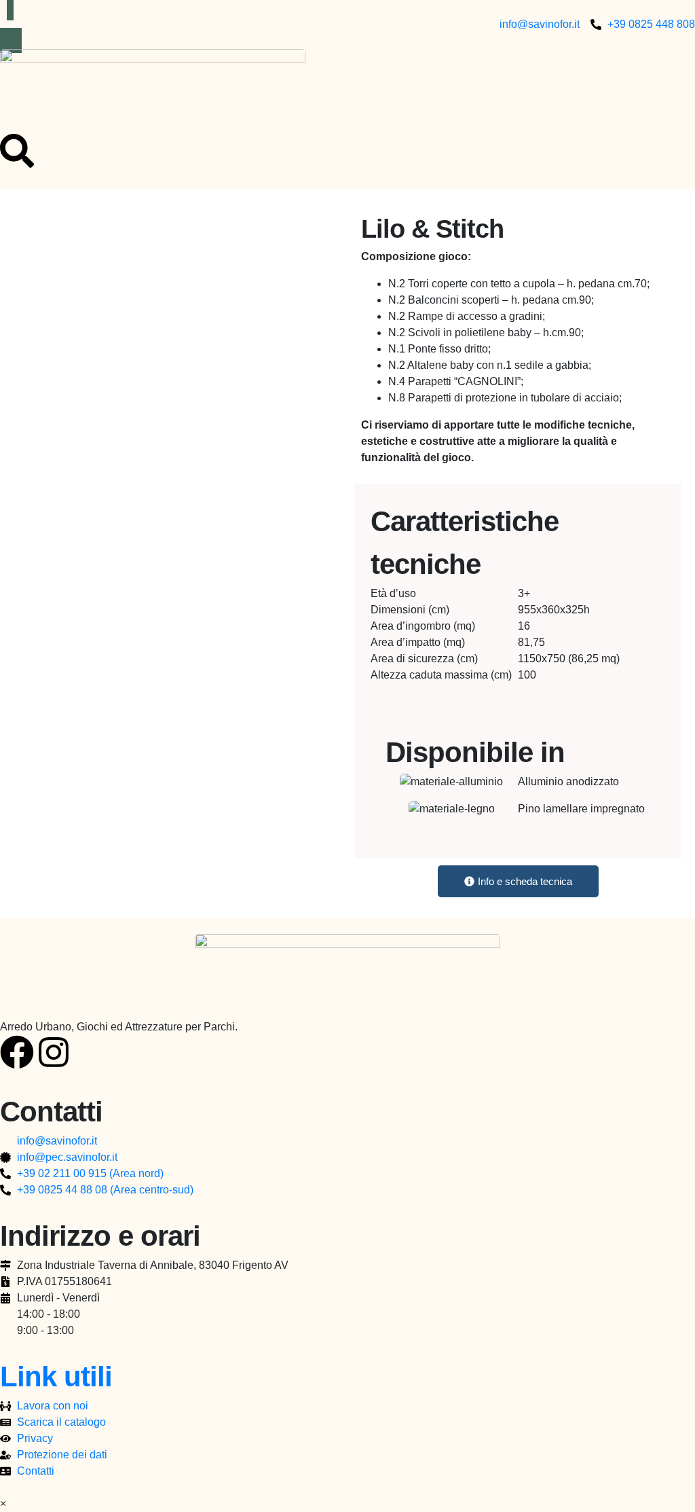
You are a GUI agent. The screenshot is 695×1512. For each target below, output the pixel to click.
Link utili (56, 1376)
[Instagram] (54, 1052)
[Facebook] (17, 1052)
